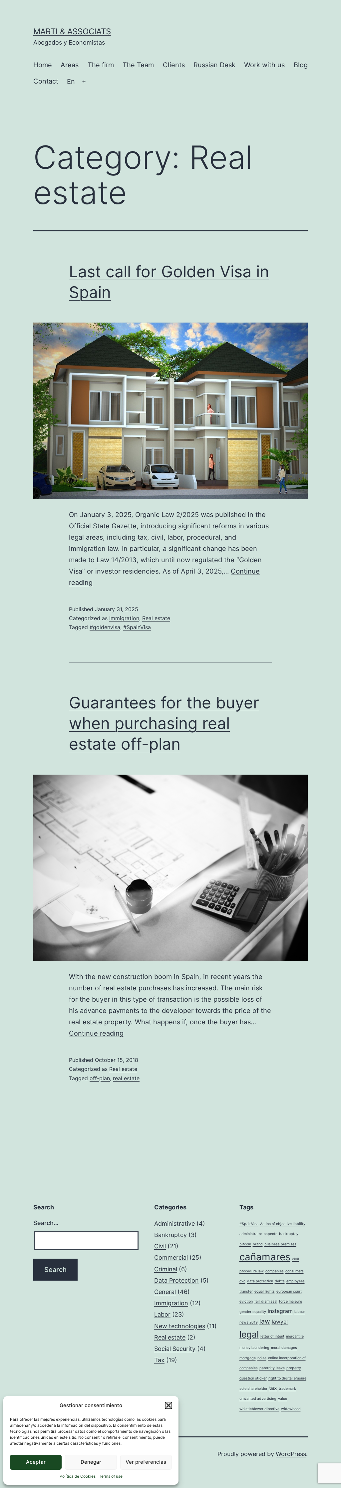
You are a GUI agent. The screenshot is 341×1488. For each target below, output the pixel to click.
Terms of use (111, 1476)
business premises (280, 1244)
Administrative (174, 1223)
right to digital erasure (287, 1378)
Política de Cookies (78, 1476)
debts (280, 1281)
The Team (138, 65)
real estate (126, 1078)
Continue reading (96, 1033)
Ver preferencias (146, 1462)
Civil (160, 1246)
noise (261, 1358)
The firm (101, 65)
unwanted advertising (257, 1398)
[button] (168, 1405)
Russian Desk (214, 65)
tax (273, 1388)
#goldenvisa (105, 627)
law (264, 1321)
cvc (242, 1281)
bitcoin (245, 1244)
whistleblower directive (259, 1409)
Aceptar (36, 1462)
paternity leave (272, 1368)
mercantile (295, 1336)
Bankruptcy (170, 1234)
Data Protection (176, 1280)
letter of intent (272, 1336)
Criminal (165, 1269)
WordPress (291, 1453)
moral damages (284, 1348)
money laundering (254, 1348)
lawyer (280, 1322)
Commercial (171, 1257)
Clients (174, 65)
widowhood (291, 1409)
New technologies (179, 1326)
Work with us (264, 65)
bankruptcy (288, 1234)
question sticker (253, 1378)
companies (274, 1271)
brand (258, 1244)
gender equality (252, 1312)
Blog (301, 65)
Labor (162, 1314)
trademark (287, 1388)
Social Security (174, 1348)
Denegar (91, 1462)
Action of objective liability (282, 1224)
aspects (270, 1234)
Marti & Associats (72, 31)
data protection (260, 1281)
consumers (294, 1271)
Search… (46, 1222)
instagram (280, 1311)
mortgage (247, 1358)
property (293, 1368)
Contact (45, 81)
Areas (70, 65)
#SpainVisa (137, 627)
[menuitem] (71, 81)
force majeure (290, 1301)
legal (249, 1334)
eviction (246, 1301)
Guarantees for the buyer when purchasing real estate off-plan (164, 723)
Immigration (124, 618)
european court (289, 1291)
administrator (250, 1234)
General (165, 1291)
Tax (159, 1360)
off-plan (100, 1078)
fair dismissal (265, 1301)
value (282, 1398)
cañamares (264, 1257)
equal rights (264, 1291)
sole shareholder (253, 1388)
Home (42, 65)
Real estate (156, 618)
